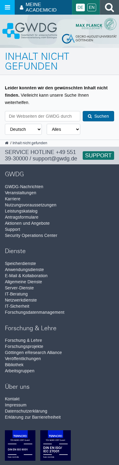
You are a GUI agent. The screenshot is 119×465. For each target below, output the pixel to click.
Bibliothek (14, 365)
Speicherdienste (20, 263)
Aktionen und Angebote (27, 223)
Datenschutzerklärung (26, 411)
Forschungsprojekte (24, 346)
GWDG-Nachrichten (24, 186)
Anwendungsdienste (24, 269)
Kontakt (12, 399)
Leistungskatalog (21, 211)
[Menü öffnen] (7, 7)
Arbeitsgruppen (19, 371)
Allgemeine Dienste (23, 282)
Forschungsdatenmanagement (34, 312)
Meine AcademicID (41, 7)
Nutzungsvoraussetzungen (30, 205)
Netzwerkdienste (21, 300)
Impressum (16, 405)
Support (98, 155)
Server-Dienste (19, 288)
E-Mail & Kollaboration (26, 276)
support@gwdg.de (55, 159)
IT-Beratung (16, 294)
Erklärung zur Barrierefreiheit (33, 417)
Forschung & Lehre (23, 340)
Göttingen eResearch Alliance (33, 352)
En (92, 7)
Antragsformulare (21, 217)
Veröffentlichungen (23, 358)
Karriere (12, 199)
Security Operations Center (31, 235)
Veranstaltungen (20, 193)
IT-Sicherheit (17, 306)
